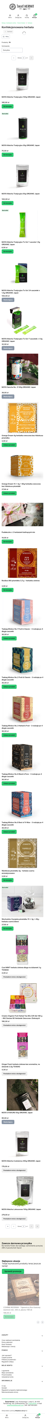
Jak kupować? (7, 1355)
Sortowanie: (6, 46)
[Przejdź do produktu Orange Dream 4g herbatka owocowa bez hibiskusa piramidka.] (22, 417)
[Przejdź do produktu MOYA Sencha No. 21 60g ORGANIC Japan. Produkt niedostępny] (22, 369)
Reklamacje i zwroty (8, 1346)
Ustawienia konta (7, 1377)
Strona (19, 58)
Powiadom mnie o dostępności (14, 977)
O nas (4, 1386)
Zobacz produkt (9, 445)
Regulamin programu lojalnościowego (14, 1390)
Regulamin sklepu (8, 1362)
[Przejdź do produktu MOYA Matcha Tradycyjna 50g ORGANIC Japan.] (22, 176)
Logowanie (5, 1370)
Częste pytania (7, 1357)
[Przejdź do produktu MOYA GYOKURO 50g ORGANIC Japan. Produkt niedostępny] (22, 1095)
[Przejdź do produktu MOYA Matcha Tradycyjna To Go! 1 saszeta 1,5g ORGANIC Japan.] (22, 224)
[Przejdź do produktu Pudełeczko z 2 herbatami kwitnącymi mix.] (22, 514)
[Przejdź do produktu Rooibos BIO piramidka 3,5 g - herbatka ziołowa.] (22, 563)
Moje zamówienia (7, 1373)
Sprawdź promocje (12, 1271)
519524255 (32, 1403)
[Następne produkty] (31, 1226)
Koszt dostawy (7, 1344)
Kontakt (4, 1388)
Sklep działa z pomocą (13, 1410)
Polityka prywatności (9, 1359)
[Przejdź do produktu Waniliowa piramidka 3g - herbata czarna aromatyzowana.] (22, 853)
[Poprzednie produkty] (14, 1226)
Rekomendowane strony (10, 1392)
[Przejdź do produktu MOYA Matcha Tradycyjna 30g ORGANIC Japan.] (22, 127)
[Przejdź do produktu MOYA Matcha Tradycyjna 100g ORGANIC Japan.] (22, 79)
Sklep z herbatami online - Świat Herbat (13, 23)
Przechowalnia (7, 1375)
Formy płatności (7, 1342)
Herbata (30, 23)
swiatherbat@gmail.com (15, 1405)
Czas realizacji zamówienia (11, 1340)
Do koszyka (7, 106)
